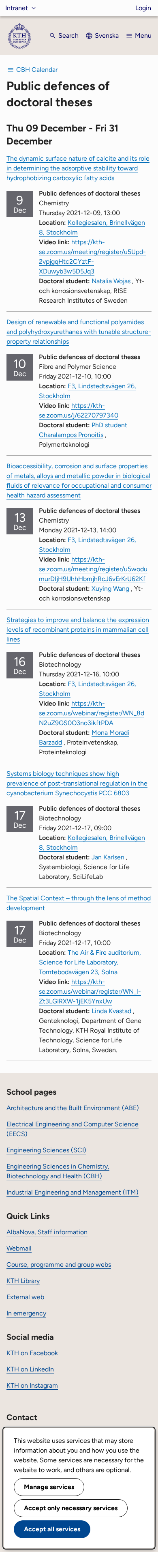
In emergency (26, 1313)
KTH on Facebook (32, 1353)
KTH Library (23, 1281)
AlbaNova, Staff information (47, 1232)
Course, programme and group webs (58, 1264)
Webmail (19, 1248)
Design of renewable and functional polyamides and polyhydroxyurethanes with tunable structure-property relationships (78, 331)
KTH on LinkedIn (30, 1369)
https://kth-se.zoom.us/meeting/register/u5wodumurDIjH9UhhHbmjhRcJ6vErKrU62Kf (93, 569)
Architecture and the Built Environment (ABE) (72, 1108)
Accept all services (52, 1529)
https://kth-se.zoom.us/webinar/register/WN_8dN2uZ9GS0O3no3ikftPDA (91, 713)
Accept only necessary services (70, 1508)
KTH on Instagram (32, 1385)
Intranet (16, 8)
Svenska (107, 35)
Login (143, 8)
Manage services (49, 1487)
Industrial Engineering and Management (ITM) (72, 1192)
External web (25, 1297)
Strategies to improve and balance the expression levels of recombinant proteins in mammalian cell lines (77, 629)
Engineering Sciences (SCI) (46, 1150)
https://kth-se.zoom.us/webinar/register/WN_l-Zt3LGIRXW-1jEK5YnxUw (90, 991)
